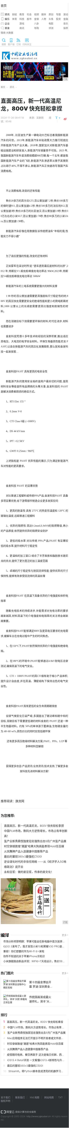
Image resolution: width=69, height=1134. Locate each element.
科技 (21, 18)
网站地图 (49, 1097)
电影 (51, 23)
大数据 (9, 32)
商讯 (21, 28)
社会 (29, 14)
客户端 (11, 44)
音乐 (65, 23)
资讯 (7, 14)
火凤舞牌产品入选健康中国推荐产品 (26, 851)
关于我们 (5, 1097)
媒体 (43, 14)
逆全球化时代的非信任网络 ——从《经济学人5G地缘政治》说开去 (35, 864)
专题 (58, 14)
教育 (21, 14)
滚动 (65, 14)
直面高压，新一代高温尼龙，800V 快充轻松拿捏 (34, 825)
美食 (7, 28)
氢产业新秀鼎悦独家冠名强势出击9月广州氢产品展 (35, 841)
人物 (43, 18)
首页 (4, 7)
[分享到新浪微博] (65, 119)
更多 (64, 935)
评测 (51, 28)
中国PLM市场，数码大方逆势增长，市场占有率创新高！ (35, 833)
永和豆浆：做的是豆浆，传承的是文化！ (29, 872)
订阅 (18, 44)
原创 (51, 14)
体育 (14, 18)
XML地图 (34, 1097)
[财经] (5, 935)
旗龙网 (19, 801)
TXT (60, 1097)
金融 (65, 18)
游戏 (21, 23)
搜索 (4, 44)
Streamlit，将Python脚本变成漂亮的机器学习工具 (37, 1071)
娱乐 (7, 18)
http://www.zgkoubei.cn (38, 1116)
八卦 (36, 23)
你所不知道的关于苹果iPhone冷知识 (24, 956)
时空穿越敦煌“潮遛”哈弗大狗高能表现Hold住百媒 (34, 846)
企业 (7, 23)
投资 (58, 18)
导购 (36, 28)
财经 (14, 14)
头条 (51, 18)
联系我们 (20, 1097)
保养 (65, 28)
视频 (36, 14)
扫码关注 (27, 44)
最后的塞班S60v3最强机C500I (23, 856)
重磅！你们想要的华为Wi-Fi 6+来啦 (23, 951)
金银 (36, 18)
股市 (29, 18)
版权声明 (5, 1100)
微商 (3, 32)
